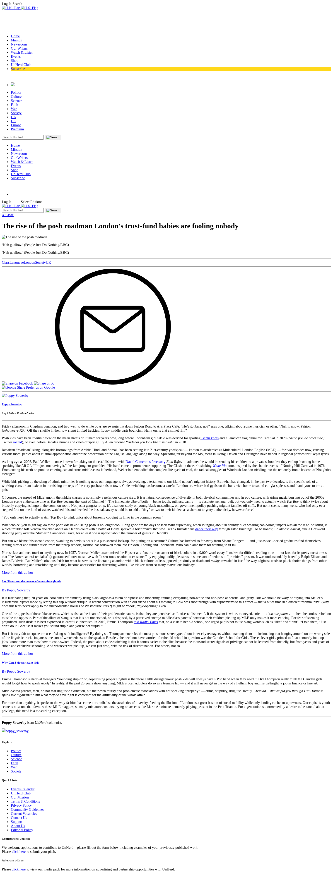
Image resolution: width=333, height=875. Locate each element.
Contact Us (19, 818)
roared (17, 442)
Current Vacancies (24, 813)
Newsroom (19, 44)
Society (16, 113)
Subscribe (18, 69)
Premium (17, 129)
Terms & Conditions (25, 801)
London (29, 262)
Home (15, 36)
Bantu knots (210, 438)
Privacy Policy (21, 805)
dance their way (206, 529)
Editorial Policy (22, 830)
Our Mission (20, 797)
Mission (16, 40)
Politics (16, 92)
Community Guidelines (27, 809)
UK (13, 117)
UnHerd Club (21, 65)
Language (17, 262)
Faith (14, 105)
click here (19, 851)
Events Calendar (22, 789)
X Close (8, 215)
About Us (18, 826)
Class (6, 262)
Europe (16, 125)
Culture (16, 96)
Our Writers (19, 48)
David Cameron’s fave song (145, 462)
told (146, 622)
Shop (14, 60)
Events (16, 56)
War (14, 109)
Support (16, 822)
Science (16, 101)
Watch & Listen (22, 52)
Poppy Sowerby (12, 404)
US (13, 121)
